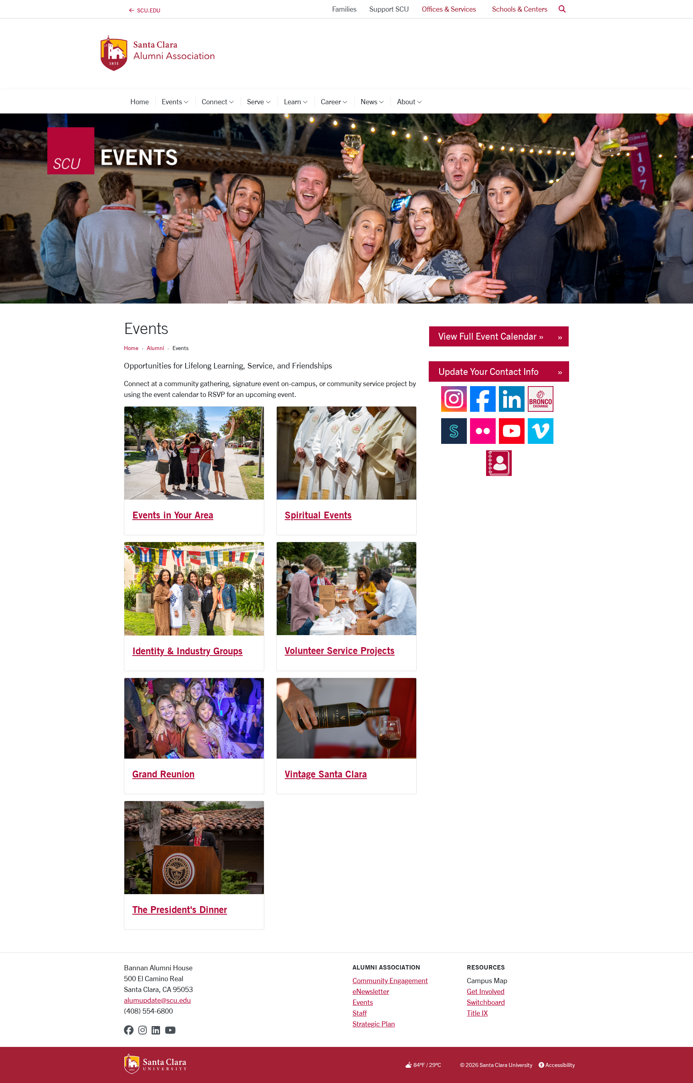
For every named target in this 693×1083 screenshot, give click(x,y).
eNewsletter (371, 991)
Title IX (477, 1013)
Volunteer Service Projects (340, 650)
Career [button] (337, 101)
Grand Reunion (163, 774)
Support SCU (389, 9)
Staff (360, 1013)
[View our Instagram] (454, 398)
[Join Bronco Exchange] (540, 398)
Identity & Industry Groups (187, 651)
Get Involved (486, 991)
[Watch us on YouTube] (512, 430)
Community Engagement (390, 980)
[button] (562, 9)
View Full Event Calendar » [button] (491, 336)
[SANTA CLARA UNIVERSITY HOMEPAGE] (155, 1064)
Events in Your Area (172, 515)
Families (344, 9)
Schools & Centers (519, 9)
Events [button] (178, 101)
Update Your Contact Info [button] (488, 371)
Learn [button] (299, 101)
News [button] (376, 101)
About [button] (413, 101)
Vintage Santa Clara (326, 774)
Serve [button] (262, 101)
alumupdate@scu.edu (157, 1000)
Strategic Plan (374, 1024)
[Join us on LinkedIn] (512, 398)
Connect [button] (221, 101)
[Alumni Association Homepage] (189, 66)
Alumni (155, 347)
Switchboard (486, 1002)
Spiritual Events (318, 515)
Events (363, 1002)
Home (139, 101)
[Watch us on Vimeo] (540, 430)
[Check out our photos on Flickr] (483, 430)
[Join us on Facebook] (483, 398)
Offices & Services (449, 9)
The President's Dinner (179, 909)
